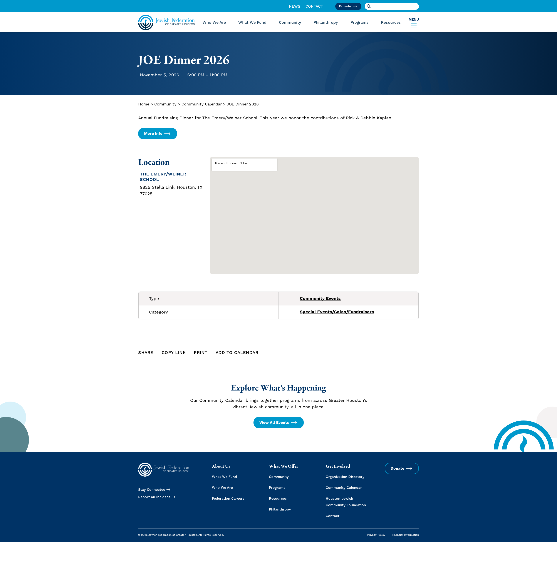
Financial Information (405, 535)
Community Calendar (201, 104)
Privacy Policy (376, 535)
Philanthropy (326, 22)
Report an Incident (154, 497)
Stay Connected (151, 489)
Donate (345, 6)
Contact (314, 6)
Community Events (320, 298)
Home (143, 104)
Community (290, 22)
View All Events (274, 422)
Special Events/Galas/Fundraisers (337, 312)
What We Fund (252, 22)
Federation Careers (228, 498)
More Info (153, 133)
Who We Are (214, 22)
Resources (391, 22)
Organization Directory (345, 477)
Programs (360, 22)
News (294, 6)
